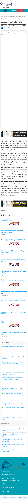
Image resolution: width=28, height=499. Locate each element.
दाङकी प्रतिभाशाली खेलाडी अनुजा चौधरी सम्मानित (12, 404)
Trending (14, 11)
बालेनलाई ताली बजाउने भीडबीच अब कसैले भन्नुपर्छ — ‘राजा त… (13, 419)
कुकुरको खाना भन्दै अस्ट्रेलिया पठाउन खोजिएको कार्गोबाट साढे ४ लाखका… (13, 358)
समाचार (7, 15)
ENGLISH (20, 11)
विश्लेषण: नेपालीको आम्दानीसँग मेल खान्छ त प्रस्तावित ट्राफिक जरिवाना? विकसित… (13, 252)
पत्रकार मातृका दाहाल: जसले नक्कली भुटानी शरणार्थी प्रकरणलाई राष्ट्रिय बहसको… (12, 231)
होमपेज (2, 15)
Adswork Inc (23, 497)
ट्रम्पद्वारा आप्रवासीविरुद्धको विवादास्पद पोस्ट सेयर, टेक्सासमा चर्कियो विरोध (13, 272)
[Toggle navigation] (2, 10)
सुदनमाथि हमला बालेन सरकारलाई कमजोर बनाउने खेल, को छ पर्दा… (13, 333)
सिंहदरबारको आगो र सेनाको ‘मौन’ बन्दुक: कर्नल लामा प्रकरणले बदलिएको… (13, 313)
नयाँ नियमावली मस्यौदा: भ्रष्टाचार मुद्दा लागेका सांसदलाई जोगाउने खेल (14, 292)
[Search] (5, 10)
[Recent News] (8, 10)
